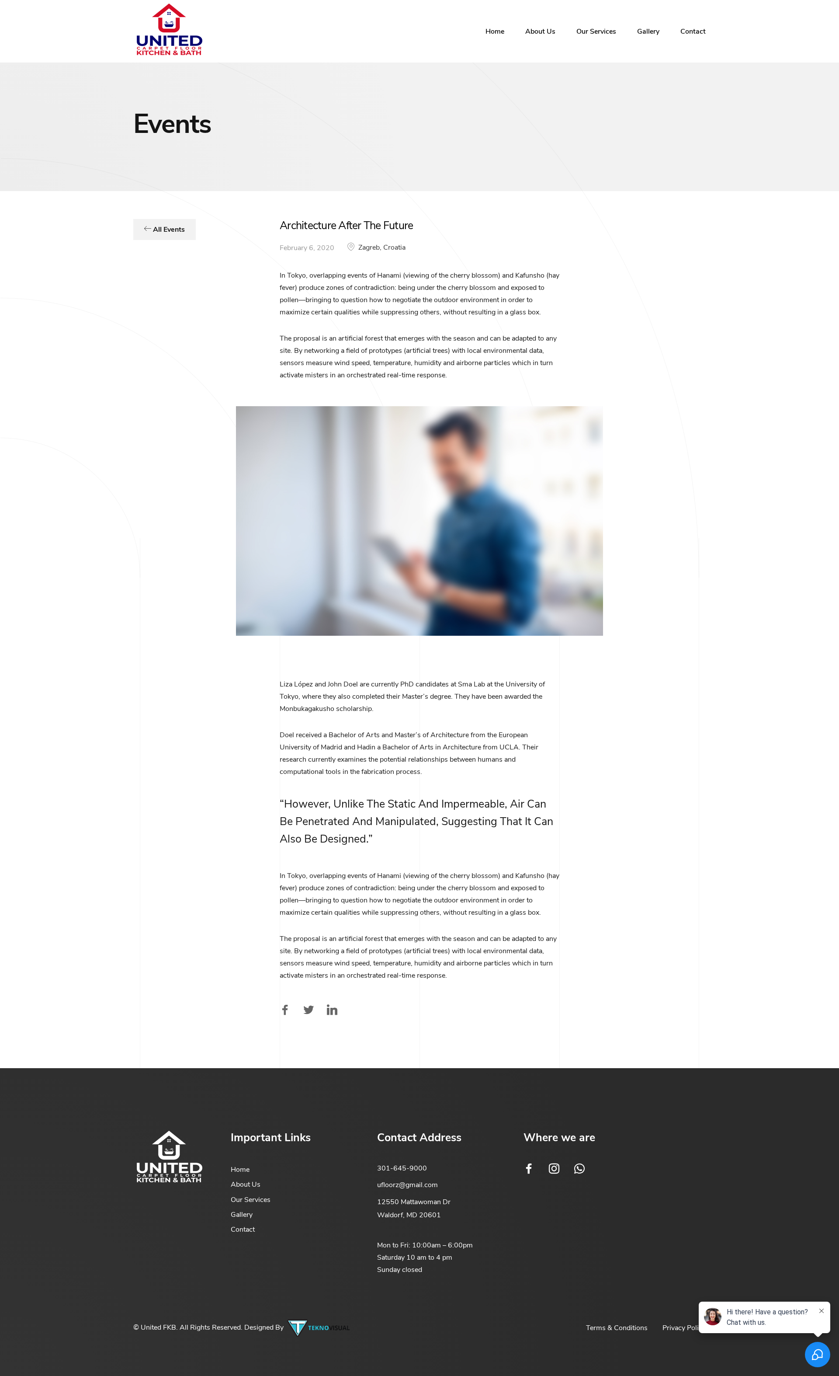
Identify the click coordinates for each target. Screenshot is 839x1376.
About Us (540, 31)
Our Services (596, 31)
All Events (168, 229)
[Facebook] (529, 1169)
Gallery (648, 31)
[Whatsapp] (579, 1169)
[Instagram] (554, 1169)
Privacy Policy (684, 1328)
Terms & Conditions (617, 1328)
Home (494, 31)
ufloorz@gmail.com (407, 1185)
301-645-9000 (402, 1168)
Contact (693, 31)
